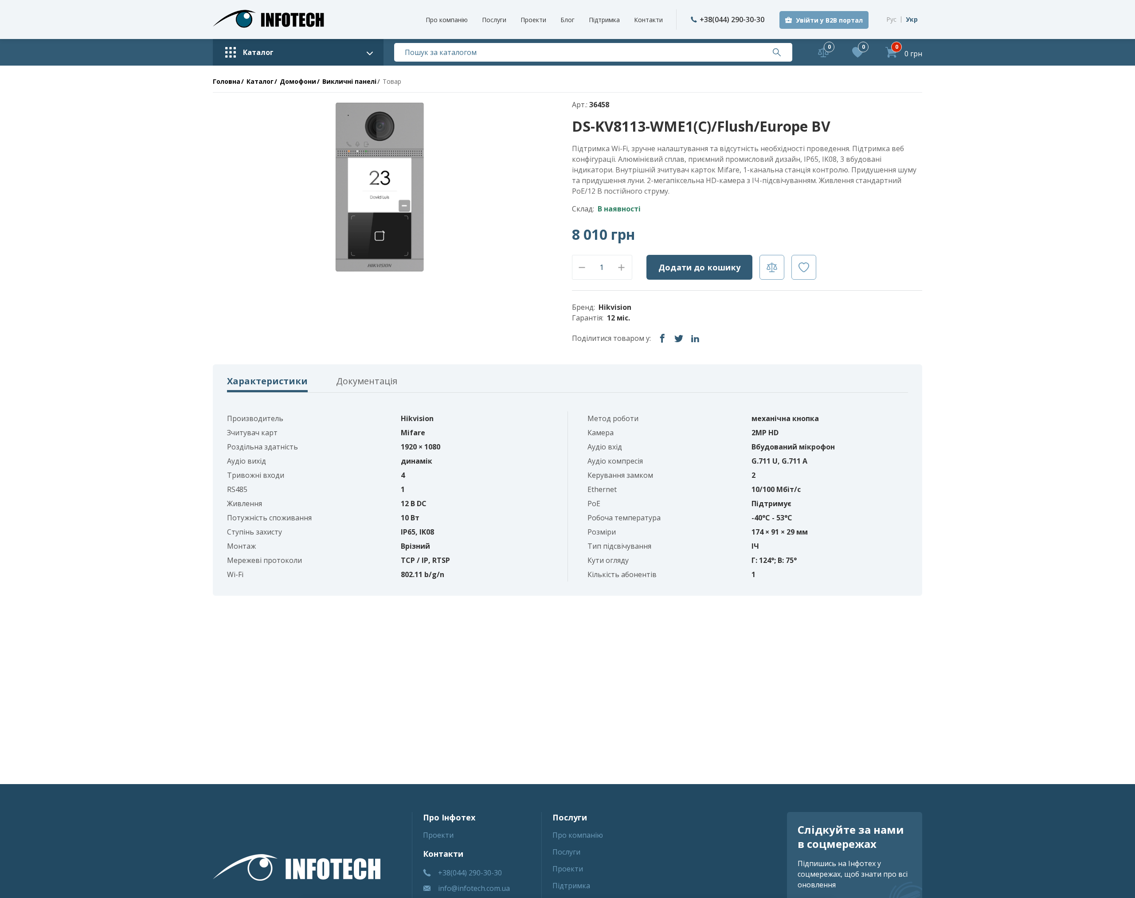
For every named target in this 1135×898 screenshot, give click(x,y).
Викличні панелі (349, 81)
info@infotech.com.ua (474, 888)
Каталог (260, 81)
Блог (567, 20)
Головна (226, 81)
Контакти (648, 20)
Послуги (494, 20)
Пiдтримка (604, 20)
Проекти (533, 20)
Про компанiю (447, 20)
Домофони (298, 81)
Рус (891, 19)
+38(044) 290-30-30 (732, 19)
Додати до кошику (699, 267)
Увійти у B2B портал (829, 20)
